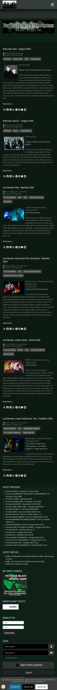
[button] (4, 110)
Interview (7, 59)
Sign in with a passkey (31, 665)
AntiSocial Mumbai (36, 197)
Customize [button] (41, 687)
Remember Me (11, 658)
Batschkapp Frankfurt (31, 428)
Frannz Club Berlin (37, 350)
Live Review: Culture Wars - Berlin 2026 (21, 340)
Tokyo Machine (28, 433)
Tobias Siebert (26, 131)
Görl (26, 59)
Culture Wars (8, 354)
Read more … (8, 104)
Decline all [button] (28, 687)
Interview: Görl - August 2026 (17, 49)
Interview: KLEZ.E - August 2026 (18, 120)
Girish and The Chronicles (13, 276)
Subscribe (9, 632)
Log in (28, 672)
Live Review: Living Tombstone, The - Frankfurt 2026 (28, 418)
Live (19, 197)
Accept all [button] (15, 687)
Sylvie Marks (35, 59)
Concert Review (9, 197)
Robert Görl (18, 59)
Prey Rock (7, 201)
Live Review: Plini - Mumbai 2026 (18, 187)
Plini (25, 197)
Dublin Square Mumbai (32, 271)
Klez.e (16, 131)
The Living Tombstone (12, 433)
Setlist (20, 350)
